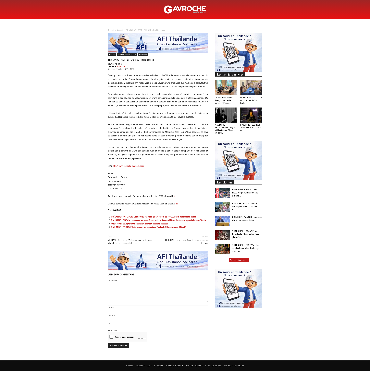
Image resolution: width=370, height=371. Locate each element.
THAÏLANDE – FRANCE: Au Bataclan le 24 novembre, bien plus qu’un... (245, 234)
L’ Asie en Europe (213, 365)
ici (177, 203)
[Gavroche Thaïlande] (185, 9)
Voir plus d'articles (237, 260)
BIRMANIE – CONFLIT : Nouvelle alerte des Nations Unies (247, 219)
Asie (149, 365)
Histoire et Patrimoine (234, 365)
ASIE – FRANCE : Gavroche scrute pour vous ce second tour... (244, 206)
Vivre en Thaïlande (194, 365)
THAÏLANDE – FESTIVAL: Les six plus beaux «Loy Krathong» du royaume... (247, 248)
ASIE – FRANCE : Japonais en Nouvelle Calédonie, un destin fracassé (139, 223)
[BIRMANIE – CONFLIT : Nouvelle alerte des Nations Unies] (222, 221)
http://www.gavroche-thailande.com (128, 166)
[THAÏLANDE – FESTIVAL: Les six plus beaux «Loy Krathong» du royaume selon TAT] (222, 249)
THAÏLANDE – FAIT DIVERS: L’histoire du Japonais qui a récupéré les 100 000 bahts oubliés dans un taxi (153, 216)
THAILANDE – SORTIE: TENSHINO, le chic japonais (131, 59)
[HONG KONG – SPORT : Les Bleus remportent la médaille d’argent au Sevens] (222, 193)
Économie (158, 365)
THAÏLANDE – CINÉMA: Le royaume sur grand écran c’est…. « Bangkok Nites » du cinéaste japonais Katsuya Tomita (158, 220)
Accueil (111, 30)
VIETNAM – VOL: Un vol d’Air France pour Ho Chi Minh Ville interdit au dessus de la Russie (130, 241)
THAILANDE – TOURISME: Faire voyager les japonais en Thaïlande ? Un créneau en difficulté (148, 227)
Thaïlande (143, 55)
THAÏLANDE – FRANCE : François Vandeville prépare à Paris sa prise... (225, 100)
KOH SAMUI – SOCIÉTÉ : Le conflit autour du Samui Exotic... (251, 100)
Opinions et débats (174, 365)
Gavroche (121, 66)
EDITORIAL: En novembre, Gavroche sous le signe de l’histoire (186, 241)
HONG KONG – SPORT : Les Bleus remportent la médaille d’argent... (245, 192)
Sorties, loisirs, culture (127, 55)
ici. (175, 196)
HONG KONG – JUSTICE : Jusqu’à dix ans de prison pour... (250, 127)
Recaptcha (112, 330)
